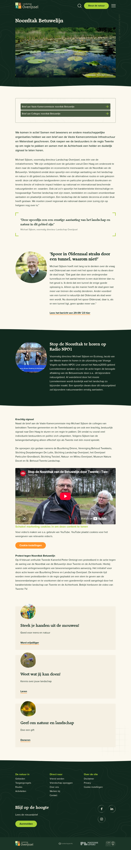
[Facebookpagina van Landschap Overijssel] (101, 809)
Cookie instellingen (93, 787)
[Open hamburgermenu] (113, 5)
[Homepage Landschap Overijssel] (26, 6)
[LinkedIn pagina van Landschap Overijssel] (112, 809)
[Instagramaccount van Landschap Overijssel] (101, 819)
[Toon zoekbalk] (79, 6)
